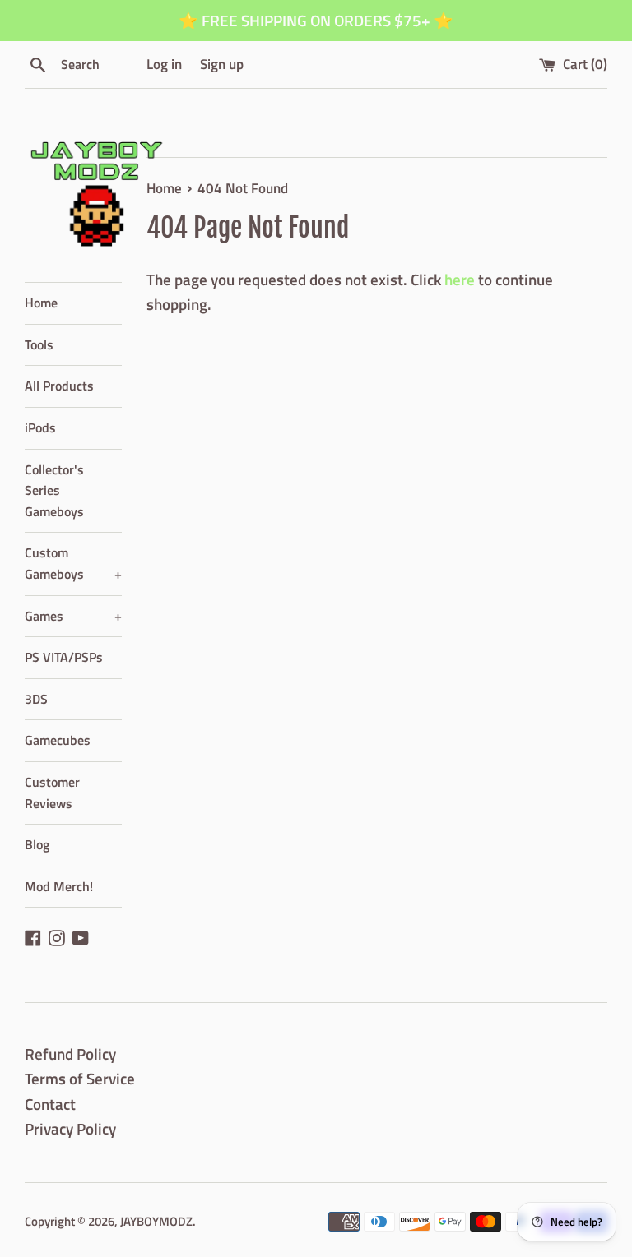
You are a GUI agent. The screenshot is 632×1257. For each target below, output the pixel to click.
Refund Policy (70, 1053)
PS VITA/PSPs (64, 657)
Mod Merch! (59, 886)
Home (41, 302)
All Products (59, 385)
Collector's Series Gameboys (54, 490)
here (459, 279)
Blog (37, 844)
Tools (39, 344)
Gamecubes (58, 740)
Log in (164, 64)
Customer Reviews (52, 792)
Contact (50, 1104)
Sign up (222, 64)
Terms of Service (80, 1078)
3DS (36, 699)
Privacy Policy (70, 1128)
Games (73, 616)
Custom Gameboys (73, 563)
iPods (40, 427)
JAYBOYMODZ (156, 1221)
